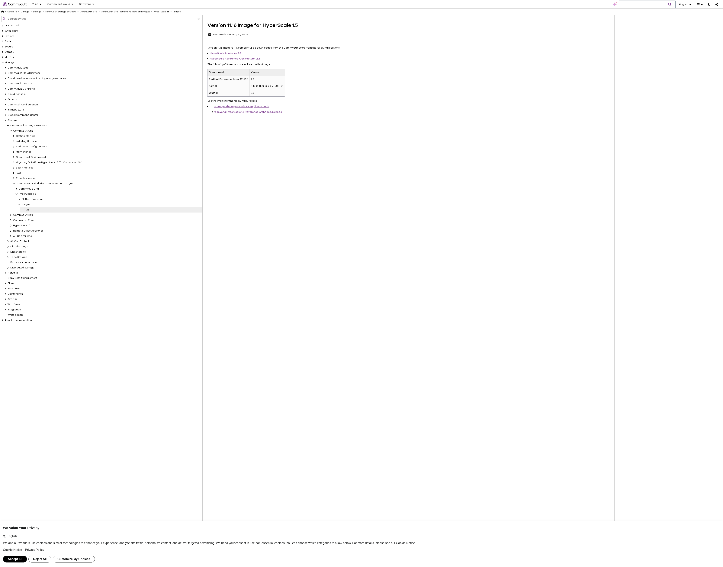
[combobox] (641, 4)
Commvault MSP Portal (22, 89)
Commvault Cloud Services (24, 73)
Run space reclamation (24, 262)
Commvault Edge (23, 220)
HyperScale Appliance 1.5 (225, 53)
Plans (11, 283)
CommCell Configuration (23, 104)
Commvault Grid (23, 131)
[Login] (717, 5)
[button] (670, 4)
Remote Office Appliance (28, 230)
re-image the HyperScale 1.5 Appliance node (241, 106)
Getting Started (25, 136)
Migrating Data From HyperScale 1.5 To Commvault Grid (49, 162)
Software (12, 11)
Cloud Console (17, 94)
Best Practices (24, 167)
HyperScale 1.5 (27, 194)
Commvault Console (20, 83)
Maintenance (23, 152)
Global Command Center (23, 115)
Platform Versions (32, 199)
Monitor (9, 57)
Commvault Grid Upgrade (31, 157)
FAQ (18, 173)
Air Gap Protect (19, 241)
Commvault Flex (23, 215)
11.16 (26, 209)
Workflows (14, 304)
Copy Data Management (22, 278)
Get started (12, 25)
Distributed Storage (22, 267)
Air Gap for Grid (22, 236)
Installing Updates (26, 141)
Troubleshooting (26, 178)
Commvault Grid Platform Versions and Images (44, 183)
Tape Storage (18, 257)
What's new (11, 31)
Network (13, 273)
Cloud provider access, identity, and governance (37, 78)
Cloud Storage (19, 246)
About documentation (18, 320)
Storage (12, 120)
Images (26, 204)
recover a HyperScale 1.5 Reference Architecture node (248, 112)
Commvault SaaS (18, 67)
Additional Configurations (31, 146)
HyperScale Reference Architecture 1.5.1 (235, 58)
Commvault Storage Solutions (28, 125)
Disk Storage (18, 252)
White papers (16, 315)
